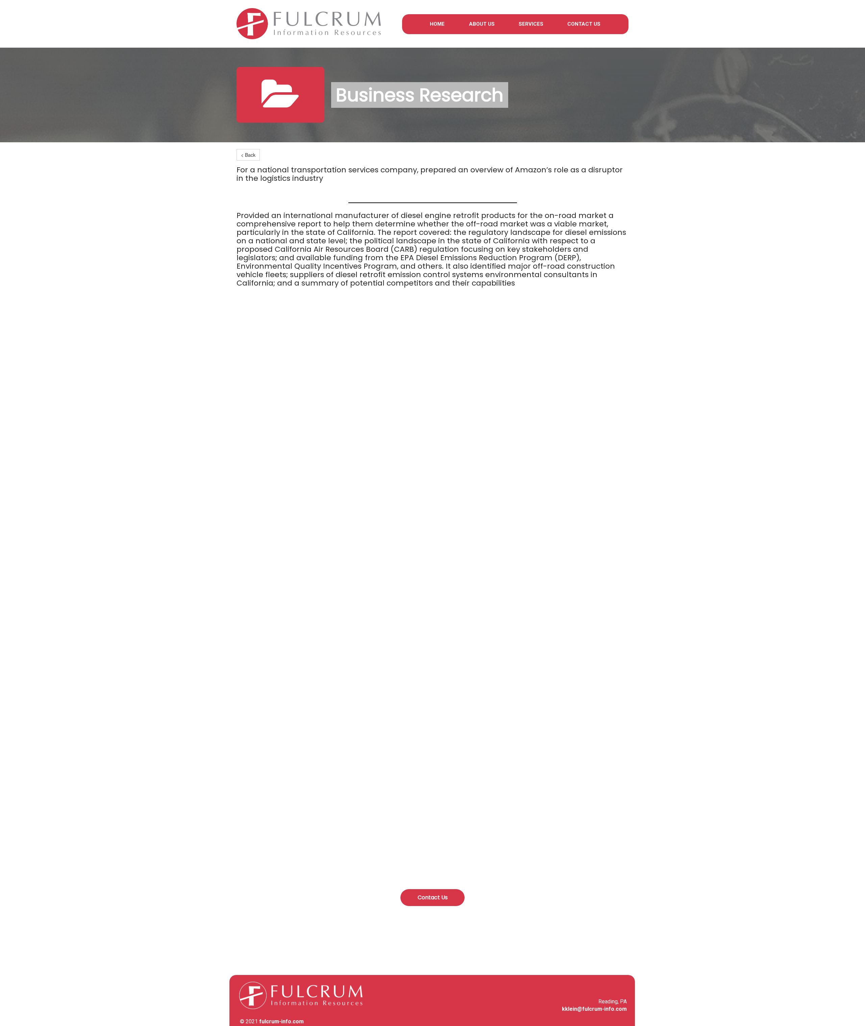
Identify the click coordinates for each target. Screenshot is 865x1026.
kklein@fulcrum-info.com (594, 1009)
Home (437, 24)
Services (531, 24)
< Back (248, 154)
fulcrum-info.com (281, 1021)
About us (482, 24)
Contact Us (583, 24)
